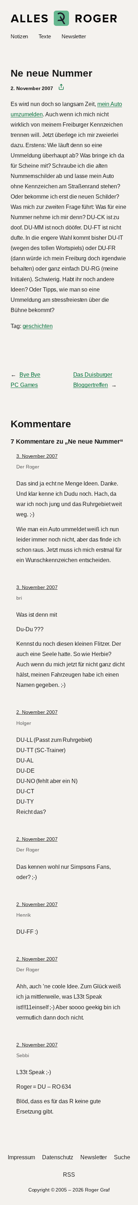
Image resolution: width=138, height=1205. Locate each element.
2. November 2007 (36, 712)
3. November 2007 (36, 456)
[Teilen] (58, 87)
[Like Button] (16, 345)
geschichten (38, 326)
